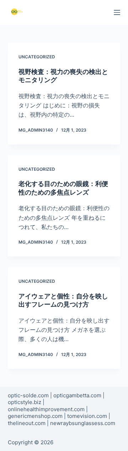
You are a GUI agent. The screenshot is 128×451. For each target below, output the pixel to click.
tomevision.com (87, 416)
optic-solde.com (28, 395)
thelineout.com (27, 423)
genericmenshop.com (35, 416)
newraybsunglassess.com (82, 423)
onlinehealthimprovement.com (46, 409)
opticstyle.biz (24, 402)
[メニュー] (117, 12)
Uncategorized (36, 56)
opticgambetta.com (77, 395)
